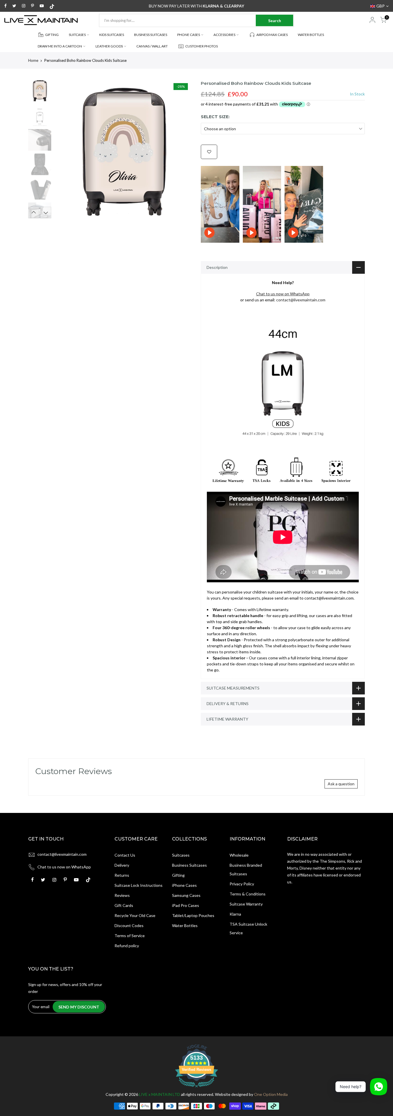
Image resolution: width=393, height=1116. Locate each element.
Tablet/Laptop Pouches (193, 915)
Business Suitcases (189, 865)
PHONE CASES (188, 34)
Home (33, 60)
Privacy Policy (242, 883)
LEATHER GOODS (109, 46)
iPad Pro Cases (185, 905)
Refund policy (127, 945)
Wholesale (239, 855)
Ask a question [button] (341, 783)
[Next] (182, 149)
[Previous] (64, 149)
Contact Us (125, 855)
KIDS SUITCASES (111, 34)
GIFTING (52, 34)
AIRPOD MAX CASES (272, 34)
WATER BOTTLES (311, 34)
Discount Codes (129, 925)
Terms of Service (130, 935)
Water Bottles (185, 925)
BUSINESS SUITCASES (150, 34)
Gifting (178, 875)
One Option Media (271, 1094)
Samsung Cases (186, 895)
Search (274, 20)
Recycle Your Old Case (135, 915)
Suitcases (181, 855)
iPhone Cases (184, 885)
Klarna (235, 914)
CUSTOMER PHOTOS (201, 46)
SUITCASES (77, 34)
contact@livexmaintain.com (300, 299)
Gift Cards (124, 905)
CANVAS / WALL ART (152, 46)
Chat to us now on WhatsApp (64, 866)
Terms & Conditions (248, 893)
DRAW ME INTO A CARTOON (60, 46)
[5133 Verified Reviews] (196, 1088)
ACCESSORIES (224, 34)
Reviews (122, 895)
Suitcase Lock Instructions (139, 885)
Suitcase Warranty (246, 903)
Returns (122, 875)
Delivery (122, 865)
